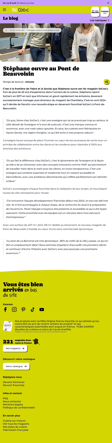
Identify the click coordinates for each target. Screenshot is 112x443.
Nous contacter (12, 401)
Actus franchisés (17, 30)
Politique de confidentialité (19, 407)
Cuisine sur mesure (14, 420)
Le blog (10, 18)
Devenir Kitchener (14, 382)
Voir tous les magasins (16, 423)
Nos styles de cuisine (15, 426)
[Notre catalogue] (16, 369)
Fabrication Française (15, 430)
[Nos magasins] (15, 351)
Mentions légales (13, 404)
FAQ (5, 398)
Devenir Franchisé (13, 385)
